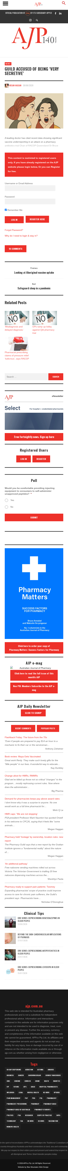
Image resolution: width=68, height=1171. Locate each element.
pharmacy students (42, 1109)
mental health (33, 1092)
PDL (41, 1098)
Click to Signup (33, 712)
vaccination (53, 1121)
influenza (10, 1092)
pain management (13, 1098)
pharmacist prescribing (17, 1104)
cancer (21, 1075)
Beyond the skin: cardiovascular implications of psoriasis (39, 936)
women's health (13, 1126)
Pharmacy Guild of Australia (18, 1109)
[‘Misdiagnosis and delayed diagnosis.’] (17, 318)
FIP (8, 1086)
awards (51, 1069)
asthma (40, 1069)
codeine (17, 1081)
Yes (12, 500)
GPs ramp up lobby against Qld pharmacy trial (43, 329)
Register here (37, 219)
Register (41, 459)
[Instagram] (30, 19)
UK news (30, 1121)
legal (21, 1092)
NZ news (46, 1092)
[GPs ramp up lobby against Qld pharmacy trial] (44, 318)
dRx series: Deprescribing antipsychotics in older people (38, 952)
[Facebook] (55, 13)
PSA (19, 1115)
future (16, 1086)
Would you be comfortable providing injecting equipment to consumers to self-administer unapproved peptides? (30, 491)
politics (10, 1115)
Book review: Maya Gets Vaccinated (23, 756)
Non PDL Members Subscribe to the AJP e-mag (34, 687)
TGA (21, 1121)
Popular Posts (48, 728)
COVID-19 (28, 1081)
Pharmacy (35, 1104)
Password (10, 196)
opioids (57, 1092)
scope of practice (44, 1115)
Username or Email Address (19, 183)
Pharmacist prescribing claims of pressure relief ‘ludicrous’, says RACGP (17, 355)
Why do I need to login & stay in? (21, 235)
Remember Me (14, 210)
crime (37, 1081)
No (11, 507)
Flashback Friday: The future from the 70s (26, 737)
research (29, 1115)
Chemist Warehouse (53, 1075)
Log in (23, 459)
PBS (33, 1098)
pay (26, 1098)
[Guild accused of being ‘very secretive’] (34, 110)
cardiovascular (34, 1075)
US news (41, 1121)
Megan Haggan (15, 85)
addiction (29, 1069)
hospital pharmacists (48, 1086)
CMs (8, 1081)
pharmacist (51, 1098)
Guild (33, 1086)
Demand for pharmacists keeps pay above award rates (32, 798)
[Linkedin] (60, 13)
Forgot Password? (14, 230)
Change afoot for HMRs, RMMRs (21, 775)
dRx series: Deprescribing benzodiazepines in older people (39, 919)
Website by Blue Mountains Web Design (33, 1167)
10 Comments (15, 248)
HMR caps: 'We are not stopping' (21, 814)
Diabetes (56, 1081)
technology (11, 1121)
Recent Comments (23, 728)
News (8, 63)
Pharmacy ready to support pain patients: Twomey (30, 886)
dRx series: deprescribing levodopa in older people (38, 968)
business (10, 1075)
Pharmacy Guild (49, 1104)
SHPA (58, 1115)
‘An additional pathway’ (16, 863)
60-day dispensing (14, 1069)
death (46, 1081)
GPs (24, 1086)
